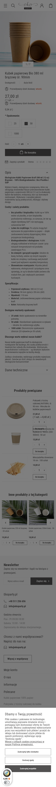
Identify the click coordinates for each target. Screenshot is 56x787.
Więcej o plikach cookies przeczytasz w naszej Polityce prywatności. (24, 743)
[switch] (7, 782)
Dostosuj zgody (28, 760)
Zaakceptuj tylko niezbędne (28, 752)
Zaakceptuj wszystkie (28, 769)
